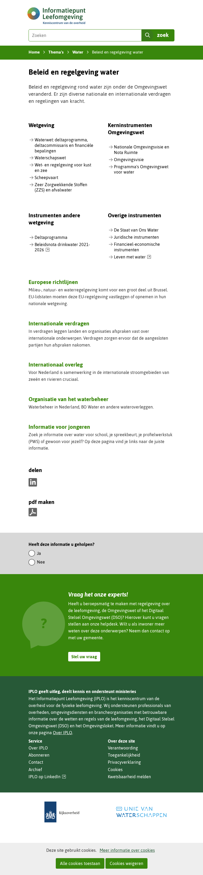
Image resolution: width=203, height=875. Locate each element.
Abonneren (39, 755)
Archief (35, 769)
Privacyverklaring (124, 762)
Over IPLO (62, 732)
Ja (39, 553)
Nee (41, 562)
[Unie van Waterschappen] (141, 812)
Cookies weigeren (126, 863)
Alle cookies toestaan (80, 863)
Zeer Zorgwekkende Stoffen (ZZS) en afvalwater (61, 187)
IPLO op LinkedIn (47, 776)
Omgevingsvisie (129, 159)
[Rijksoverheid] (61, 812)
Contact (36, 762)
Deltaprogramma (51, 237)
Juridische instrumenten (136, 237)
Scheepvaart (46, 177)
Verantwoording (123, 748)
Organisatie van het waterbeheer (68, 399)
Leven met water (132, 257)
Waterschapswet (50, 157)
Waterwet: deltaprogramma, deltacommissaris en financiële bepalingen (64, 145)
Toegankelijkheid (124, 755)
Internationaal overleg (56, 364)
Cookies (115, 769)
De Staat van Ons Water (136, 230)
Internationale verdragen (59, 323)
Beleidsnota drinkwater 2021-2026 (62, 247)
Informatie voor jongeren (59, 427)
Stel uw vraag (84, 656)
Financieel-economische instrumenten (137, 247)
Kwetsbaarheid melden (129, 776)
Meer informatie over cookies (127, 850)
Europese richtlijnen (53, 282)
